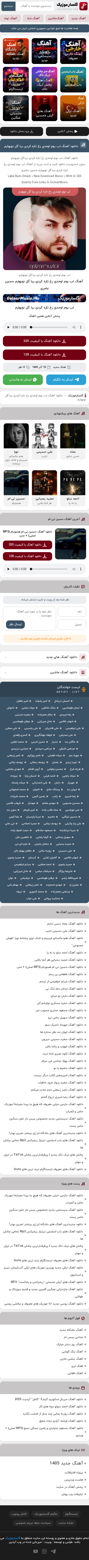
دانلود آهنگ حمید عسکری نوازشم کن (60, 1003)
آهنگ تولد (10, 18)
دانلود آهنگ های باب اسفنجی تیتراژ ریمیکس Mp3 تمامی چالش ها (43, 1144)
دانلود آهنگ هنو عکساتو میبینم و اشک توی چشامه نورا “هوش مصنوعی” (44, 941)
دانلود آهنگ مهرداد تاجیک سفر (63, 1025)
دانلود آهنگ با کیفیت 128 (42, 355)
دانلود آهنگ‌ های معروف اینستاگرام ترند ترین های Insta (48, 1169)
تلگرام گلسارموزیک (45, 1514)
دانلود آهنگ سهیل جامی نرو (65, 1018)
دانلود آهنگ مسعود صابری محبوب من (59, 1010)
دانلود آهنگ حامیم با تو (68, 1068)
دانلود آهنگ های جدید (61, 657)
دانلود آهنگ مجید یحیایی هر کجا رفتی (59, 960)
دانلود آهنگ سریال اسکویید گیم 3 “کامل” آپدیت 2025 (49, 1399)
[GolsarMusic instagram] (44, 1551)
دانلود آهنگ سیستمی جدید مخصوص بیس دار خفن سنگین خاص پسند (46, 1122)
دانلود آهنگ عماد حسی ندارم (65, 924)
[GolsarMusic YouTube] (35, 1551)
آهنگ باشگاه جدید (71, 1330)
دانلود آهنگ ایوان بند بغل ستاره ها (61, 1032)
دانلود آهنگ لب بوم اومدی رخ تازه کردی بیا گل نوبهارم (41, 146)
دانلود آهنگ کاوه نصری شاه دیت (62, 1054)
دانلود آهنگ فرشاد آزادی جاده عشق (61, 1421)
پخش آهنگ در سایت (69, 1487)
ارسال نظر (15, 624)
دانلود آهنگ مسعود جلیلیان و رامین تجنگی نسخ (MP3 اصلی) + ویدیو (44, 1431)
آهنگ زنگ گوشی (72, 1352)
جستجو (8, 6)
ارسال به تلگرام (63, 380)
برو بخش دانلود (19, 131)
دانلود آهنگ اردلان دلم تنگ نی (64, 989)
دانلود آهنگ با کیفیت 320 (42, 341)
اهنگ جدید (59, 367)
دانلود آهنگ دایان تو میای (67, 996)
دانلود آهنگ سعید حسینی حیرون (62, 1039)
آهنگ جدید (78, 18)
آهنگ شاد (33, 18)
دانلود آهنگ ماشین (63, 672)
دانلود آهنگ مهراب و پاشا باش (64, 1047)
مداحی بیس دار (73, 1337)
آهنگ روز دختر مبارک (70, 1344)
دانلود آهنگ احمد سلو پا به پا (65, 953)
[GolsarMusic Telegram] (53, 1551)
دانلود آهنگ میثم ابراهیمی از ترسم (61, 982)
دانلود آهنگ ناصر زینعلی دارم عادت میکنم (57, 1090)
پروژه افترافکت (74, 1473)
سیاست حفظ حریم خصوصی (33, 1523)
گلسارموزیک (72, 6)
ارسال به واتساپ (20, 380)
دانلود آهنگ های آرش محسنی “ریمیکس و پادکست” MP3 (47, 1282)
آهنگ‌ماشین (56, 18)
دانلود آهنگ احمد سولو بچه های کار (61, 1407)
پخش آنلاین (65, 131)
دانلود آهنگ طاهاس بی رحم (66, 974)
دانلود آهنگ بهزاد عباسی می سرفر (62, 1061)
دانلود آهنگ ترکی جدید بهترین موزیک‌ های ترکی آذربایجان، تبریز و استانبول (43, 1271)
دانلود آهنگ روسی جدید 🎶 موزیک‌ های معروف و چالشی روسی (43, 1304)
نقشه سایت (66, 1523)
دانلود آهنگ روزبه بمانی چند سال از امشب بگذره (53, 1414)
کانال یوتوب (19, 1514)
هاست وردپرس (73, 1480)
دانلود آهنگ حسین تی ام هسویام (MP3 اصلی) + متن (27, 534)
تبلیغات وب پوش (72, 1494)
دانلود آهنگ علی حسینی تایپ (64, 931)
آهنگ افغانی (75, 1373)
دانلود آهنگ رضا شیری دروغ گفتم (62, 1097)
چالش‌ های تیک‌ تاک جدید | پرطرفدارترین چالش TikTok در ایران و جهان (43, 1158)
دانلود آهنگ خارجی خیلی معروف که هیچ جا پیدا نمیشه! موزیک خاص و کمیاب (43, 1108)
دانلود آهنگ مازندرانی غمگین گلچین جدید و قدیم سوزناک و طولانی (46, 1293)
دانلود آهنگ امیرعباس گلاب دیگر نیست (58, 1075)
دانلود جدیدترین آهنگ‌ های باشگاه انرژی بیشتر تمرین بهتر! (46, 1133)
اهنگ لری (77, 1366)
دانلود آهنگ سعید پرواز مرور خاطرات (60, 1083)
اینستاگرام (71, 1514)
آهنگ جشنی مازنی (71, 1359)
